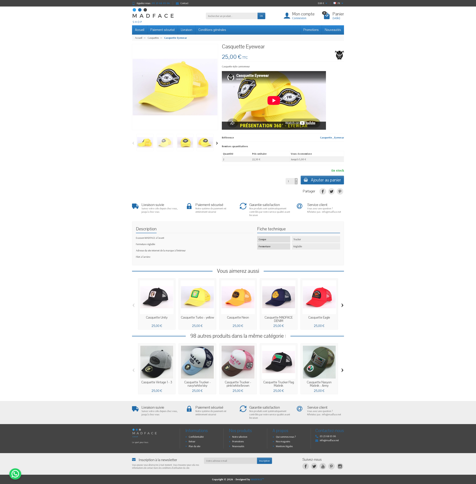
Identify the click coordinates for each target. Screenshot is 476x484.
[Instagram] (340, 466)
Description (146, 229)
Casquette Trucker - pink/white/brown (238, 384)
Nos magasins (283, 441)
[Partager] (322, 191)
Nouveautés (333, 30)
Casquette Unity (157, 317)
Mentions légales (284, 446)
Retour (192, 441)
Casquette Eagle (319, 317)
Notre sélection (239, 436)
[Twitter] (314, 466)
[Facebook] (305, 466)
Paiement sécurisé (162, 30)
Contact (184, 3)
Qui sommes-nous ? (286, 436)
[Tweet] (331, 191)
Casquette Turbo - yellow (197, 317)
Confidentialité (196, 436)
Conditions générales (212, 30)
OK (261, 15)
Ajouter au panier (326, 180)
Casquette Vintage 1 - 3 (156, 382)
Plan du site (194, 446)
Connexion (299, 18)
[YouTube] (322, 466)
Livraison (186, 30)
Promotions (311, 30)
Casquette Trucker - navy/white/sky (197, 384)
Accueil (139, 30)
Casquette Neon (238, 317)
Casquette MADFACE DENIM (279, 319)
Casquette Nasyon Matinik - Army (319, 384)
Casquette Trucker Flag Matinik (278, 384)
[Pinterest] (340, 191)
